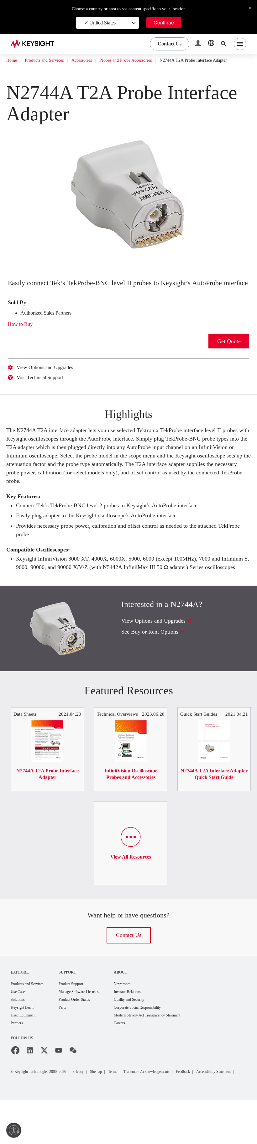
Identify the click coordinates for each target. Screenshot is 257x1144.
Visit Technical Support (45, 395)
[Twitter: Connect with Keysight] (44, 1087)
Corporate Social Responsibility (160, 1043)
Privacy (92, 1107)
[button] (198, 44)
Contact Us (128, 970)
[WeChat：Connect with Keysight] (73, 1087)
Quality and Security (149, 1035)
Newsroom (141, 1018)
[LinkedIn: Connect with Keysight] (29, 1087)
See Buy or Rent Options (153, 666)
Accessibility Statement (39, 1115)
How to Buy (22, 342)
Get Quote (229, 359)
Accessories (94, 60)
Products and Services (50, 60)
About (138, 1007)
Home (12, 60)
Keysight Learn (24, 1043)
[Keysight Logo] (35, 43)
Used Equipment (26, 1051)
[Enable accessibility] (13, 1130)
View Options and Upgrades (50, 385)
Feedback (220, 1107)
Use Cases (20, 1027)
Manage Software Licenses (91, 1027)
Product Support (82, 1018)
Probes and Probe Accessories (146, 60)
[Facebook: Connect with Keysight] (15, 1087)
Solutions (19, 1035)
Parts (71, 1043)
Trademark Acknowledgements (175, 1107)
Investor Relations (147, 1027)
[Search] (224, 44)
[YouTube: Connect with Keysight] (58, 1087)
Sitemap (113, 1107)
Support (76, 1007)
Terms (134, 1107)
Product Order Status (86, 1035)
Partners (18, 1059)
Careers (138, 1059)
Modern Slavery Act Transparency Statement (171, 1051)
